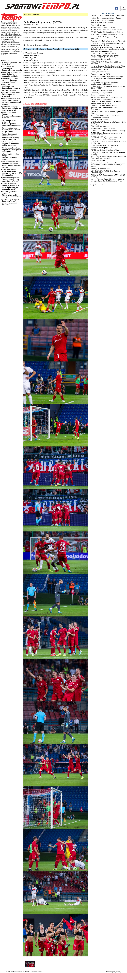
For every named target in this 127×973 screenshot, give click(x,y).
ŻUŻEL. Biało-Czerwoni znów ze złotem (106, 30)
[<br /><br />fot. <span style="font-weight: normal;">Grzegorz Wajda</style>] (30, 962)
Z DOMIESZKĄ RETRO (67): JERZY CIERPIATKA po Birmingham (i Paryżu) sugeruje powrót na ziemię (106, 58)
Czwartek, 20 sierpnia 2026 (101, 93)
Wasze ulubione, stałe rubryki (10, 156)
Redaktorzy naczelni (10, 80)
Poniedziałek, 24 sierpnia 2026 (103, 27)
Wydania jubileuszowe (10, 143)
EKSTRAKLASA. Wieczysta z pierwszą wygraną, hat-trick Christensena (106, 138)
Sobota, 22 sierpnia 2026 (101, 72)
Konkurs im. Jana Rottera (11, 115)
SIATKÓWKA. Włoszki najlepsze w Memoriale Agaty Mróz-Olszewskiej (108, 157)
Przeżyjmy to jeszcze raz (11, 74)
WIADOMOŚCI (108, 14)
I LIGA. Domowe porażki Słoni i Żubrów (106, 18)
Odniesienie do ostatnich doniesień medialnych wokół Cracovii (104, 83)
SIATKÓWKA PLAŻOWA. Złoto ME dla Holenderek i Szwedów (105, 116)
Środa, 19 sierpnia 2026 (100, 95)
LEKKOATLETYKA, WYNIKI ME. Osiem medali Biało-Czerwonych (106, 102)
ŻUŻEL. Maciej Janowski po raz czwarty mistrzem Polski (106, 134)
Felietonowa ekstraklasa (11, 101)
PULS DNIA (36, 14)
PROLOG (11, 62)
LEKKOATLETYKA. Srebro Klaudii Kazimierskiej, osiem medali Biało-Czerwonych (104, 107)
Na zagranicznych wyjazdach (11, 123)
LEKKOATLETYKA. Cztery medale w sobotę (108, 131)
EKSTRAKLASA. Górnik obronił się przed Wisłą (107, 112)
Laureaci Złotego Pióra (11, 94)
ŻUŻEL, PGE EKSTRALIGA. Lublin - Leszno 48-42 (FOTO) (108, 87)
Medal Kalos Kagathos (11, 149)
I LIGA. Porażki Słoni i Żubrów (102, 90)
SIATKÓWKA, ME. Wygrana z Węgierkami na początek (108, 38)
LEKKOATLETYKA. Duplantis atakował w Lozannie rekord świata (107, 44)
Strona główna (27, 14)
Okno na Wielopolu (12, 172)
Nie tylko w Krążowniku (11, 179)
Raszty (118, 972)
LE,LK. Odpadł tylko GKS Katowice (104, 145)
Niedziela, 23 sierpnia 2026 (101, 51)
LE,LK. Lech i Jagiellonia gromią (103, 54)
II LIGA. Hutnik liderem (100, 120)
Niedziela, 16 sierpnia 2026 (101, 148)
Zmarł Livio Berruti (98, 160)
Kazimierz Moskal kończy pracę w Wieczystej (108, 41)
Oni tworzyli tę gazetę (10, 202)
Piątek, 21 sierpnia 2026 (100, 74)
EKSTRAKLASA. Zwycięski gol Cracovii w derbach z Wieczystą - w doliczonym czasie (108, 48)
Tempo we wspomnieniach (11, 87)
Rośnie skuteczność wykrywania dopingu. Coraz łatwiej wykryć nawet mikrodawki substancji (107, 78)
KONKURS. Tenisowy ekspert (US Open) (107, 34)
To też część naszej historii (11, 194)
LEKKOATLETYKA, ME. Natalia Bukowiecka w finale (108, 153)
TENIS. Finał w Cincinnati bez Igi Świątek (107, 32)
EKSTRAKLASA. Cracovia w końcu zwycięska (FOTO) (108, 123)
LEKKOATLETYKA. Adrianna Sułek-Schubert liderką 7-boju (108, 142)
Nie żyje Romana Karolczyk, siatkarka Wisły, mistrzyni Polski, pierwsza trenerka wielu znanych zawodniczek (108, 67)
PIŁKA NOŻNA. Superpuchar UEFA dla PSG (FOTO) (108, 176)
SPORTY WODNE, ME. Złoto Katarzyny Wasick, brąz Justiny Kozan (106, 98)
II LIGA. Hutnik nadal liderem (102, 23)
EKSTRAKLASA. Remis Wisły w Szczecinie (107, 16)
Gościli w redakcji (10, 186)
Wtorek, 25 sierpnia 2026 (101, 25)
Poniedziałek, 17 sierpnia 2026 (103, 128)
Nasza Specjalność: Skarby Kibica (10, 136)
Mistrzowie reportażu (11, 108)
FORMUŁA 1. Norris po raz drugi (103, 20)
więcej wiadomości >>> (97, 185)
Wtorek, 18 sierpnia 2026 (101, 126)
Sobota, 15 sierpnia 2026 (101, 169)
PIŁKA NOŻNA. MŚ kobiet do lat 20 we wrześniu (106, 63)
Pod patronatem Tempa (11, 164)
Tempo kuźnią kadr (11, 130)
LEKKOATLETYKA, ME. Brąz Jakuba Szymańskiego (105, 172)
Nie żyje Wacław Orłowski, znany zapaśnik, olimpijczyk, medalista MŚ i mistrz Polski (107, 180)
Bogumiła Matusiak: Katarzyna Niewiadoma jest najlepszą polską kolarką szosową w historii (108, 164)
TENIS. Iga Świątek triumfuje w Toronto (106, 150)
